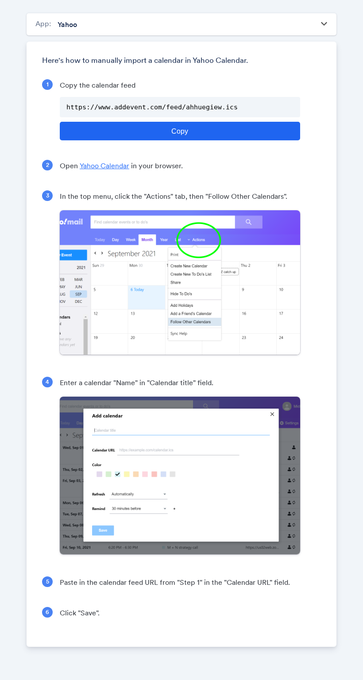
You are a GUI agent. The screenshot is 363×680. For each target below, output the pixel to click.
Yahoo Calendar (104, 165)
